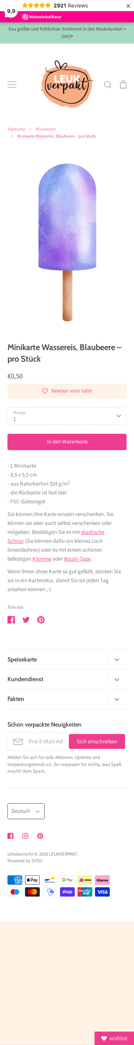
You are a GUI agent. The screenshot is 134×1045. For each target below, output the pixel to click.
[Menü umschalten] (12, 84)
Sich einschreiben (97, 741)
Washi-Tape (77, 558)
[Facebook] (10, 835)
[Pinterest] (40, 835)
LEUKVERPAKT (63, 854)
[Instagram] (25, 835)
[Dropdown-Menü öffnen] (117, 659)
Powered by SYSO (24, 861)
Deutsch (21, 810)
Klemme (41, 558)
